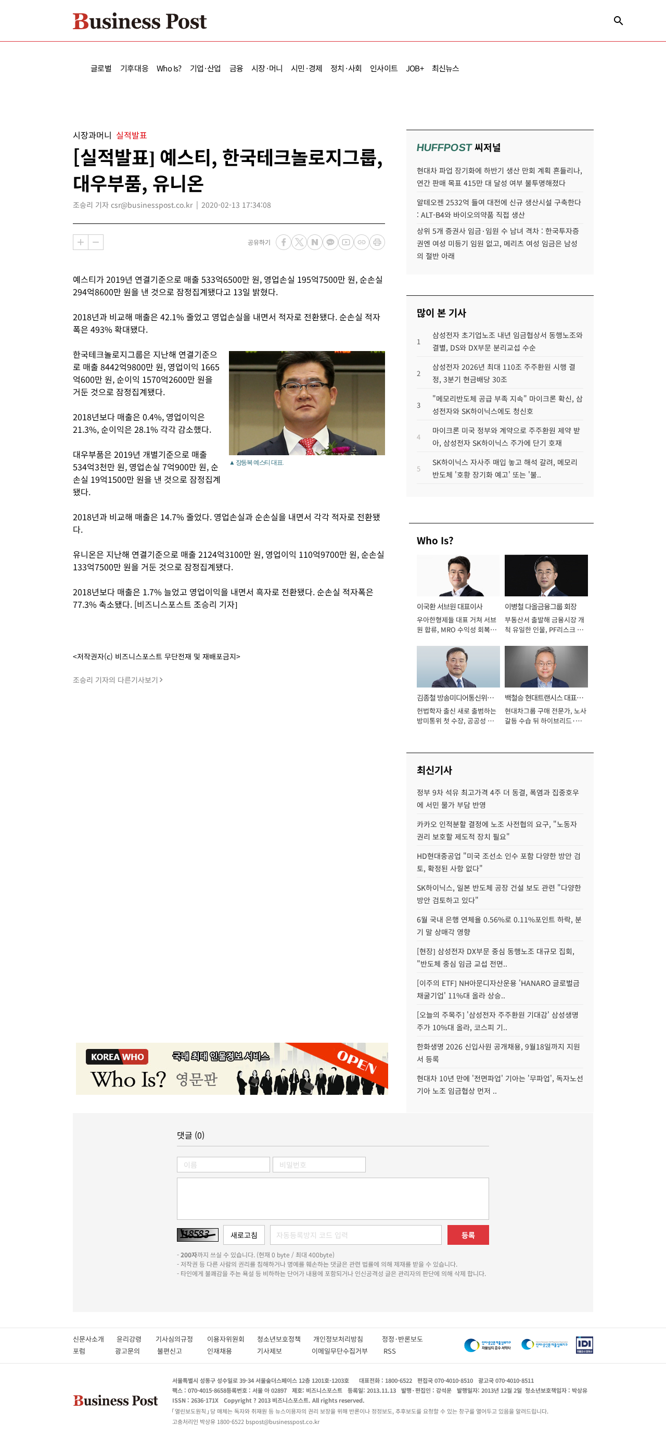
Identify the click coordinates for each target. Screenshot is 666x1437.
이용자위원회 (232, 1339)
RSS (389, 1351)
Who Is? (169, 68)
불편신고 (176, 1351)
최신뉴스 (445, 68)
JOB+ (415, 68)
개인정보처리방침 (347, 1339)
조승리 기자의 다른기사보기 (115, 679)
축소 (96, 242)
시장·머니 (267, 68)
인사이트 (384, 68)
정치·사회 (346, 68)
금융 (236, 68)
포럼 (88, 1351)
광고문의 (130, 1351)
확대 (80, 242)
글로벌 (101, 68)
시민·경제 (306, 68)
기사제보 (279, 1351)
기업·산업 (205, 68)
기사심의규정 (181, 1339)
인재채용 (226, 1351)
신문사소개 (95, 1339)
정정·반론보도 (402, 1339)
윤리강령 (136, 1339)
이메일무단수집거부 (342, 1351)
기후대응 (134, 68)
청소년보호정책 (285, 1339)
